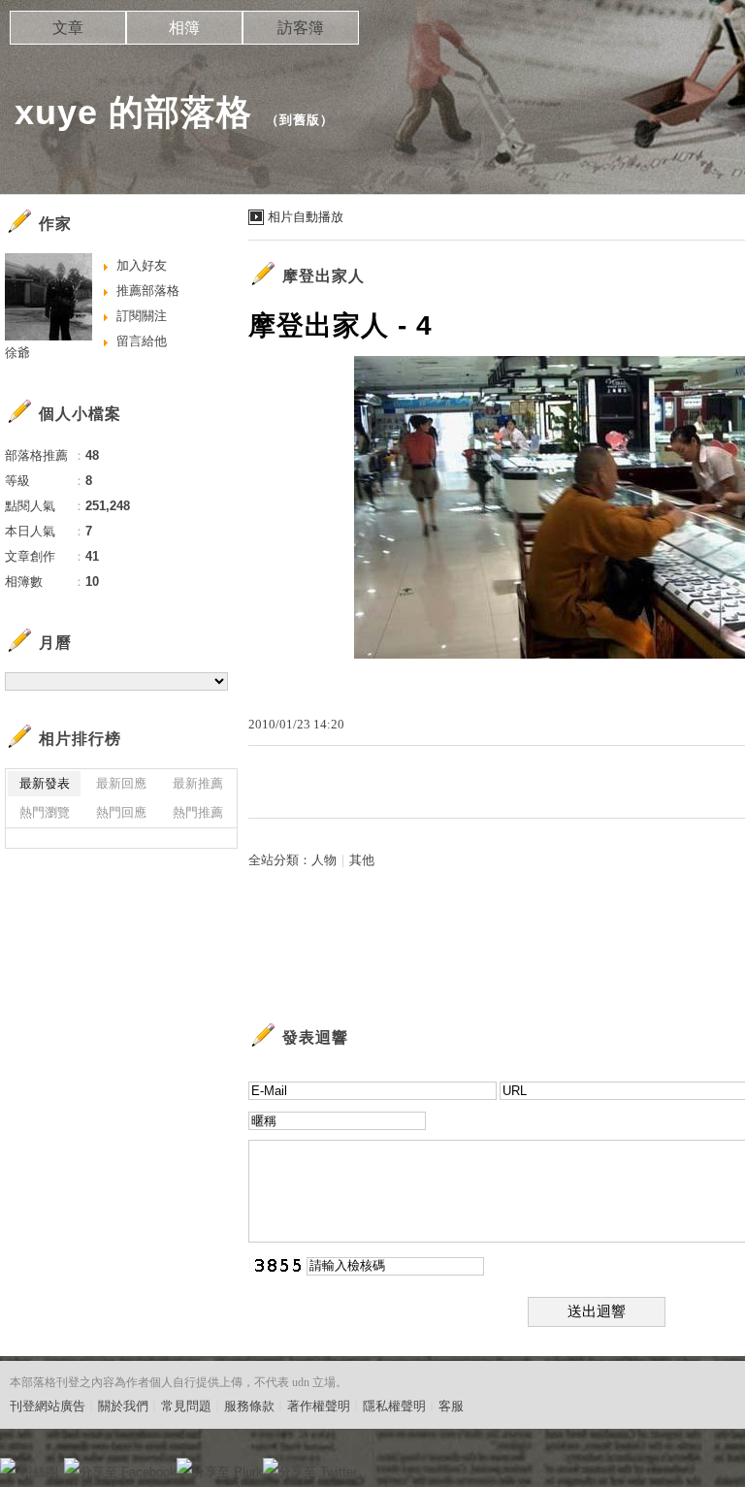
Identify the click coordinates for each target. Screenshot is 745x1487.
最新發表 (44, 783)
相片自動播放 (305, 217)
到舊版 (299, 120)
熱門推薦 (198, 812)
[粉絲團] (8, 1465)
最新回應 (121, 783)
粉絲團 (39, 1472)
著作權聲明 (318, 1406)
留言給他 (141, 341)
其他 (361, 860)
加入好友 (141, 265)
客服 (451, 1406)
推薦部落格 (147, 290)
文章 (67, 27)
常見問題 (186, 1406)
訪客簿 (300, 27)
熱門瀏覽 (44, 812)
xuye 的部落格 (133, 112)
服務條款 (249, 1406)
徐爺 (17, 352)
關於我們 (123, 1406)
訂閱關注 (141, 315)
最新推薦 (198, 783)
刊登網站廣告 (47, 1406)
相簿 (184, 27)
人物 (324, 860)
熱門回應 (121, 812)
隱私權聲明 (394, 1406)
